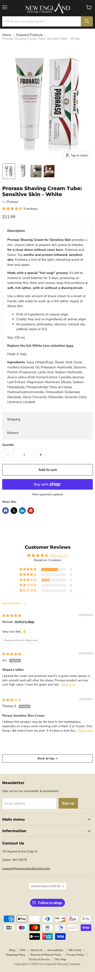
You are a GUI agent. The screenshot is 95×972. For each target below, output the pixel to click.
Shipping (13, 419)
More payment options (47, 494)
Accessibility (55, 950)
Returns (13, 433)
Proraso (12, 202)
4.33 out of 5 (59, 556)
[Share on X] (14, 510)
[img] (11, 616)
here (69, 345)
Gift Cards (74, 950)
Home (6, 35)
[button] (9, 171)
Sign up (68, 803)
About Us (36, 950)
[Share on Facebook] (5, 510)
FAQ (23, 950)
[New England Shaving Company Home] (47, 8)
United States (45, 886)
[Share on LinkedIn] (22, 510)
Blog (12, 950)
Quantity (8, 445)
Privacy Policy (75, 955)
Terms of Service (39, 959)
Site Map (60, 959)
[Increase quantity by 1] (40, 455)
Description (16, 230)
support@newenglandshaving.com (26, 868)
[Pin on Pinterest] (30, 510)
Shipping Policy (16, 955)
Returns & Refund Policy (46, 955)
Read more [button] (68, 684)
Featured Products (29, 35)
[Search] (87, 21)
